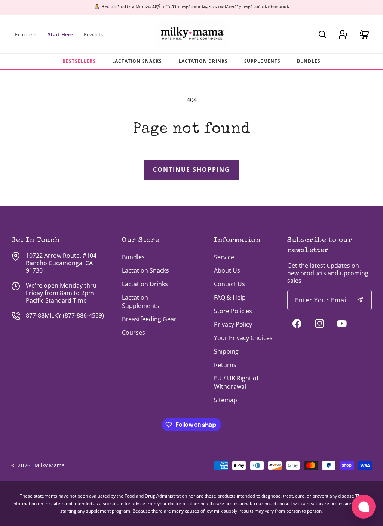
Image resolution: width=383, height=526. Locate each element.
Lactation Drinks (202, 61)
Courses (133, 332)
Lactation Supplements (140, 301)
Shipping (226, 351)
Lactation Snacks (137, 61)
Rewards (93, 34)
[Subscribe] (360, 300)
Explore (23, 34)
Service (224, 257)
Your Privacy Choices (243, 338)
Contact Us (229, 284)
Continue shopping (191, 169)
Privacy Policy (233, 324)
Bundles (309, 61)
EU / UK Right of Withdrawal (236, 382)
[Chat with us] (364, 507)
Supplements (262, 61)
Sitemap (225, 400)
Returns (225, 365)
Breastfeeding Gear (149, 319)
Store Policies (233, 311)
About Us (227, 270)
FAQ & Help (230, 297)
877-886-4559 (83, 315)
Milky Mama (49, 465)
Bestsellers (78, 61)
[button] (322, 34)
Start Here (60, 34)
